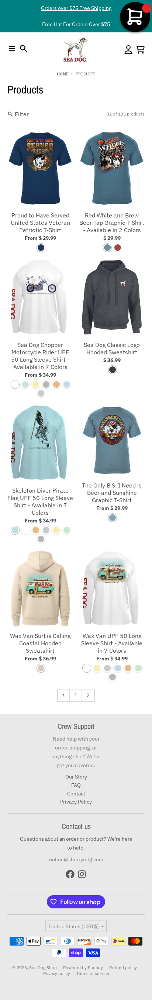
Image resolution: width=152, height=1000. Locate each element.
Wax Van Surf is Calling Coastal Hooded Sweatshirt (40, 643)
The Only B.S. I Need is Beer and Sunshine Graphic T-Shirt (112, 493)
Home (62, 74)
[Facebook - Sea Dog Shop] (70, 874)
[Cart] (140, 49)
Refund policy (123, 967)
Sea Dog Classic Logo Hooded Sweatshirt (112, 348)
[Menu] (11, 48)
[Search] (23, 48)
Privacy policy (56, 973)
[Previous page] (63, 695)
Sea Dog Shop (43, 967)
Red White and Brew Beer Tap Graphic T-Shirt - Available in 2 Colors (111, 223)
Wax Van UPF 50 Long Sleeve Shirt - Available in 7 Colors (111, 643)
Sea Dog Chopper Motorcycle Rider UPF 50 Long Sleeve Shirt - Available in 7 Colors (40, 355)
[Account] (128, 49)
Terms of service (92, 973)
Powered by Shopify (83, 967)
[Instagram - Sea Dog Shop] (81, 874)
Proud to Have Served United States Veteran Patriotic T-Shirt (40, 223)
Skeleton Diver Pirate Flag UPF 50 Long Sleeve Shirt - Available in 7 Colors (40, 501)
